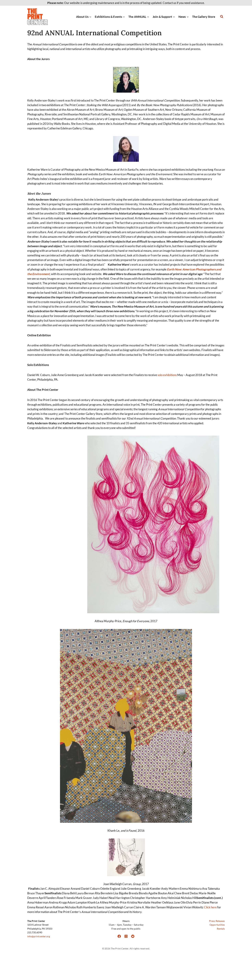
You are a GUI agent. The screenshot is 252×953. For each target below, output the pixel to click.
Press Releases (217, 920)
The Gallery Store (203, 16)
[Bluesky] (133, 936)
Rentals (221, 928)
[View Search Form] (222, 17)
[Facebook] (119, 936)
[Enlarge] (48, 71)
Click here (210, 907)
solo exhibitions (167, 375)
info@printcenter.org (38, 936)
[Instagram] (126, 936)
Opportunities (217, 924)
